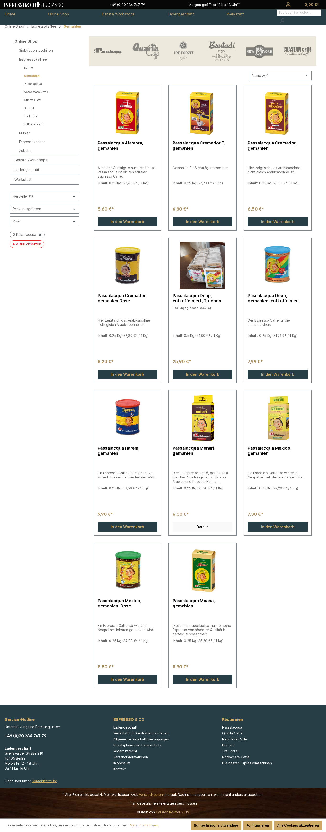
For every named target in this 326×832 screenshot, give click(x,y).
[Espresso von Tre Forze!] (183, 51)
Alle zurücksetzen (27, 244)
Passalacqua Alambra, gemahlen (120, 145)
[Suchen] (282, 20)
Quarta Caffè (33, 100)
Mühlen (25, 133)
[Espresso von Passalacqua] (108, 51)
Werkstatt (23, 179)
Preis (17, 221)
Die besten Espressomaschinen (247, 763)
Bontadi (29, 108)
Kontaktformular (44, 781)
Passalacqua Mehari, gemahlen (194, 451)
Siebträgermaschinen (36, 50)
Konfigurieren (257, 825)
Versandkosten (151, 794)
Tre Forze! (230, 751)
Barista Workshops (30, 160)
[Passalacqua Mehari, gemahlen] (202, 418)
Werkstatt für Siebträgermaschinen (140, 733)
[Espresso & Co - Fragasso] (33, 4)
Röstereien (232, 719)
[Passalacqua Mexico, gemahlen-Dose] (128, 571)
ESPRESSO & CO (128, 719)
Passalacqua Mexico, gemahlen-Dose (119, 603)
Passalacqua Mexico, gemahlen (269, 451)
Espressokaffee (33, 59)
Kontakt (119, 769)
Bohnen (29, 67)
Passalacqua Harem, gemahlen (119, 451)
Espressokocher (32, 142)
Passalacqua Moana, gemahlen (194, 603)
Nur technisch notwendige (216, 825)
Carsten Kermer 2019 (172, 812)
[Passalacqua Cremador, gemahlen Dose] (128, 265)
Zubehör (26, 151)
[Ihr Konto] (288, 4)
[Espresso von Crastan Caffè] (297, 51)
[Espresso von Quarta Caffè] (145, 51)
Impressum (121, 763)
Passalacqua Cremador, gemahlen (272, 145)
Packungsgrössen (27, 209)
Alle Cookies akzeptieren (298, 825)
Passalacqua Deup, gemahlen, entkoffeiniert (274, 298)
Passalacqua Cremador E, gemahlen (199, 145)
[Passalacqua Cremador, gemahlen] (278, 113)
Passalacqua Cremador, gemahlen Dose (122, 298)
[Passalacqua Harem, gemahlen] (128, 418)
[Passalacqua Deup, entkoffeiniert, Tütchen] (202, 265)
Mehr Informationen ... (145, 825)
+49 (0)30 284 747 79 (25, 736)
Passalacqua (33, 84)
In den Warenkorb (127, 221)
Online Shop (25, 41)
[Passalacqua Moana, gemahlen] (202, 571)
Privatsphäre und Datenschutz (137, 745)
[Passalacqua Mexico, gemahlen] (278, 418)
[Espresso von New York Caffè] (259, 51)
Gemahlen (32, 75)
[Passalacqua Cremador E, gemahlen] (202, 113)
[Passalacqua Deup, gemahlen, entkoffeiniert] (278, 265)
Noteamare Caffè (36, 92)
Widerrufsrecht (125, 751)
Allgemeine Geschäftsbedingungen (141, 739)
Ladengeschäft (27, 169)
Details (202, 527)
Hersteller (23, 196)
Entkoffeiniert (33, 124)
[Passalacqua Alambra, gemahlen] (128, 113)
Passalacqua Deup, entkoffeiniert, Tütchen (197, 298)
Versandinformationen (130, 757)
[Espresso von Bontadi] (221, 51)
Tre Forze (30, 116)
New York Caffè (234, 739)
